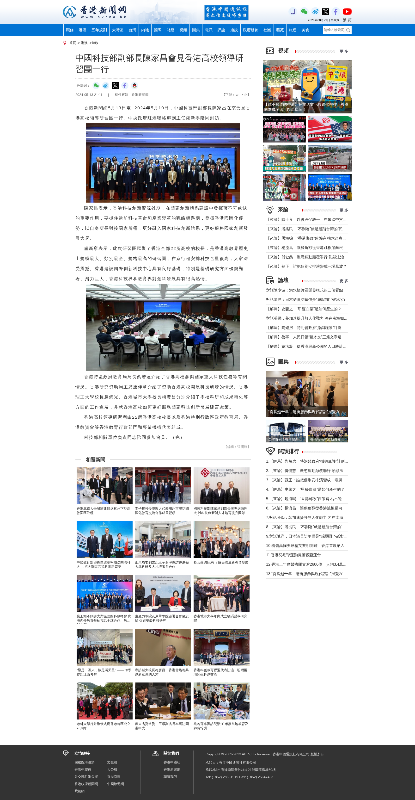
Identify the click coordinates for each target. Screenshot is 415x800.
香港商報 (114, 777)
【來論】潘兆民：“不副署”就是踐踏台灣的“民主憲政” (310, 229)
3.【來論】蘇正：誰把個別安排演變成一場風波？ (308, 480)
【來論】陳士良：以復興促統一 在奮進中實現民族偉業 (314, 219)
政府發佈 (250, 30)
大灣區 (117, 30)
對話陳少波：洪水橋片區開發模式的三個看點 (304, 290)
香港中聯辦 (82, 769)
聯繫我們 (170, 777)
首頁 (72, 43)
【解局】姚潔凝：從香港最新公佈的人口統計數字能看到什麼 (318, 346)
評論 (221, 30)
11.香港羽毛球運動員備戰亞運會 (293, 555)
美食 (305, 30)
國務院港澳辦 (84, 762)
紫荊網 (79, 791)
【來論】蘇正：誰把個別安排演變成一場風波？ (306, 266)
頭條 (70, 30)
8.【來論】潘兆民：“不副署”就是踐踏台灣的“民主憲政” (312, 527)
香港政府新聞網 (86, 784)
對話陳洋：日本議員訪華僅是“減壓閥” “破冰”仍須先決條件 (315, 300)
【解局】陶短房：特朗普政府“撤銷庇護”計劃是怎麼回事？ (315, 328)
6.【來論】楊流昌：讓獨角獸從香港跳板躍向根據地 (310, 508)
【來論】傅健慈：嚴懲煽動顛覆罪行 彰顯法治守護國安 (312, 257)
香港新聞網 (172, 769)
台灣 (132, 30)
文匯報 (112, 762)
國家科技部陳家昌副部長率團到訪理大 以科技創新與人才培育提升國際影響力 (221, 513)
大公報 (112, 769)
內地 (145, 30)
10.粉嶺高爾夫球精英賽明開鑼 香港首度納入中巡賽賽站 (315, 546)
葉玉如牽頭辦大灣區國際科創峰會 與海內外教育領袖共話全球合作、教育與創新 (104, 620)
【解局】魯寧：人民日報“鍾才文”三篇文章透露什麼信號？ (315, 337)
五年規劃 (99, 30)
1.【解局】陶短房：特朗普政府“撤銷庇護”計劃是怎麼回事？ (317, 461)
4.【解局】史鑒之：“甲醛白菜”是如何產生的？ (305, 489)
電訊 (209, 30)
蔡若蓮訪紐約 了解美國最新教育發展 (221, 562)
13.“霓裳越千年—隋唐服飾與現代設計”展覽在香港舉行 (312, 574)
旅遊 (293, 30)
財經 (170, 30)
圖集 (196, 30)
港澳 (82, 30)
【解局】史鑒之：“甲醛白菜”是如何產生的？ (304, 309)
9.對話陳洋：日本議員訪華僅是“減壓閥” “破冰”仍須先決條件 (316, 536)
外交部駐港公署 (86, 777)
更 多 (344, 51)
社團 (267, 30)
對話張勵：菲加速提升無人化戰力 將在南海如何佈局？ (312, 318)
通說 (234, 30)
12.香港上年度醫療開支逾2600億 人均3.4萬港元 (308, 564)
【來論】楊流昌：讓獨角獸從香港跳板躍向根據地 (308, 248)
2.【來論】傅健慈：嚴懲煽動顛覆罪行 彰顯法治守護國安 (314, 471)
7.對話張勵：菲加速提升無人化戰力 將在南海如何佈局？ (314, 517)
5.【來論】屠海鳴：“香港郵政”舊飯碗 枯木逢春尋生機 (311, 499)
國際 (158, 30)
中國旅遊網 (115, 784)
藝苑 (280, 30)
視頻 (183, 30)
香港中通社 (172, 762)
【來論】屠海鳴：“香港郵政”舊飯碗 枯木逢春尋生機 (310, 238)
